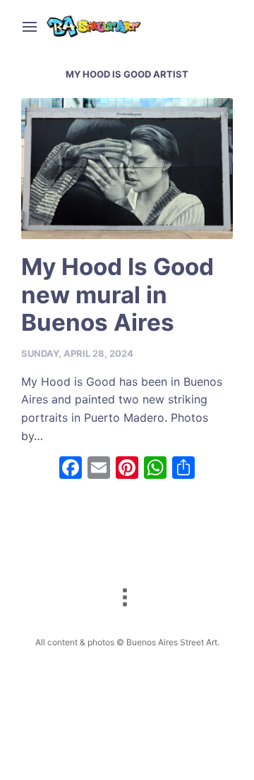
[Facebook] (70, 469)
